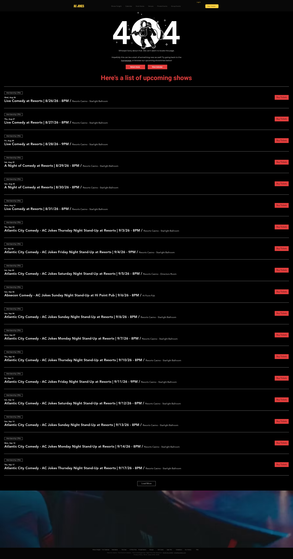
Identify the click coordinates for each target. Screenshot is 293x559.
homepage (126, 60)
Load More (146, 483)
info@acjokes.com (180, 553)
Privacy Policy (138, 555)
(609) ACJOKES (168, 553)
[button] (36, 100)
